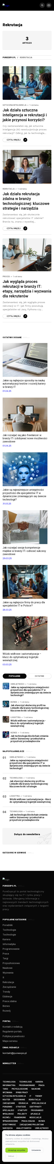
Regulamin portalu (12, 1031)
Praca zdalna (10, 1001)
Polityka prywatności (14, 1036)
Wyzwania (8, 973)
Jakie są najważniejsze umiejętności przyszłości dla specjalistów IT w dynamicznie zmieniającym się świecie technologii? (24, 494)
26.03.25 (7, 609)
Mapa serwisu (10, 1041)
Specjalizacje (39, 1103)
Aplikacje (35, 1114)
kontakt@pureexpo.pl (15, 1053)
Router (6, 1099)
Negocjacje (35, 1117)
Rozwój (6, 1011)
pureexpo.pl (9, 57)
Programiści (37, 1110)
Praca (6, 954)
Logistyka (15, 717)
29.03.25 (7, 558)
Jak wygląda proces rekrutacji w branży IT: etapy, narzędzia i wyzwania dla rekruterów (27, 289)
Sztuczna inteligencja (14, 105)
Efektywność (9, 1124)
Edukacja (7, 996)
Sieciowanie (19, 1099)
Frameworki (20, 1117)
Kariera (6, 939)
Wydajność (8, 1114)
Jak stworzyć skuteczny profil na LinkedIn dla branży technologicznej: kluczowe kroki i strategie (29, 708)
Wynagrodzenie (10, 1121)
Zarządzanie (9, 987)
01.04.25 (7, 391)
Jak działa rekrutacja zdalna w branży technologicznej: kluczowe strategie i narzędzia (26, 201)
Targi (5, 958)
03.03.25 (7, 664)
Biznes (13, 702)
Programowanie (11, 949)
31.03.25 (7, 503)
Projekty (22, 1114)
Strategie (21, 1106)
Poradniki (8, 925)
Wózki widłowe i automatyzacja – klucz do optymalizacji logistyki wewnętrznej (22, 657)
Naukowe (7, 968)
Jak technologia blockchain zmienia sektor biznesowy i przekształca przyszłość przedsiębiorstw (29, 738)
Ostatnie (39, 676)
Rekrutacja (9, 189)
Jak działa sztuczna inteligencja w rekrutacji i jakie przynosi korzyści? (25, 115)
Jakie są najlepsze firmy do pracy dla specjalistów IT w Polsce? (24, 604)
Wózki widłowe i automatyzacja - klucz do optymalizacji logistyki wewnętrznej (28, 723)
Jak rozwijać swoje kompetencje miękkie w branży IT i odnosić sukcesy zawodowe (24, 551)
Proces (6, 276)
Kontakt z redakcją (12, 1027)
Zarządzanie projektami (32, 1124)
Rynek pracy (22, 1092)
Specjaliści (8, 1110)
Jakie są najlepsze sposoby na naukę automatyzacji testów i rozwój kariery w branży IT (24, 384)
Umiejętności (17, 684)
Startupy (22, 1110)
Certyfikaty (35, 1106)
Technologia (16, 778)
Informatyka (9, 944)
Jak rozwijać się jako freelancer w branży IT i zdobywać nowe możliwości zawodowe (25, 438)
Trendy (6, 992)
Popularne (14, 676)
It (3, 977)
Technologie (9, 935)
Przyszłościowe (11, 963)
